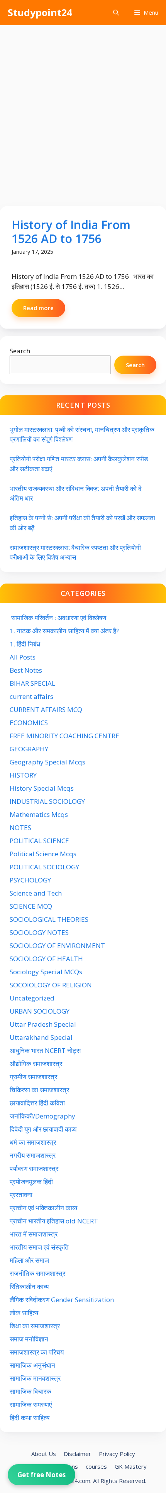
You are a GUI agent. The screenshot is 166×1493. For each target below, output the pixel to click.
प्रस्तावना (21, 1194)
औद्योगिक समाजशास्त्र (36, 1063)
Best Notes (26, 670)
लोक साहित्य (25, 1312)
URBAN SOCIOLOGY (39, 1011)
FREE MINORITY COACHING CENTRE (64, 735)
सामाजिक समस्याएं (31, 1404)
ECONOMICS (29, 722)
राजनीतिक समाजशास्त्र (37, 1273)
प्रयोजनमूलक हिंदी (31, 1181)
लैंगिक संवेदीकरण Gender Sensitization (62, 1299)
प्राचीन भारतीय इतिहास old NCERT (54, 1220)
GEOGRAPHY (29, 748)
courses (96, 1466)
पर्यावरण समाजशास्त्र (34, 1168)
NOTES (20, 827)
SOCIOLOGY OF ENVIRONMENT (57, 945)
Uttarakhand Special (41, 1037)
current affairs (31, 696)
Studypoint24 (40, 12)
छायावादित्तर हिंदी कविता (38, 1102)
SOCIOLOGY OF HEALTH (46, 958)
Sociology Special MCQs (46, 971)
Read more (38, 308)
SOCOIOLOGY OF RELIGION (51, 984)
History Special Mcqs (42, 788)
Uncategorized (32, 998)
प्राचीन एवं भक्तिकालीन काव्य (44, 1207)
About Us (43, 1454)
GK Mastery (131, 1466)
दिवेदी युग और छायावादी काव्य (43, 1129)
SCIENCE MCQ (31, 906)
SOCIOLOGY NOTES (39, 932)
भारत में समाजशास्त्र (34, 1234)
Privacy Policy (117, 1454)
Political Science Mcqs (43, 853)
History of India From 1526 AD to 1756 (71, 231)
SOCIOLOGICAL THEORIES (49, 919)
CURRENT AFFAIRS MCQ (46, 709)
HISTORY (23, 775)
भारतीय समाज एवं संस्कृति (39, 1247)
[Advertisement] (83, 112)
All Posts (23, 657)
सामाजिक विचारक (30, 1391)
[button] (116, 12)
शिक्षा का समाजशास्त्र (35, 1325)
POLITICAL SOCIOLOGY (44, 866)
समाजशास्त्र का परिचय (37, 1352)
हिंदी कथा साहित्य (30, 1417)
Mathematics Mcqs (39, 814)
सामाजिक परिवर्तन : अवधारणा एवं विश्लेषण (58, 617)
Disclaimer (77, 1454)
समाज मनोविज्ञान (29, 1338)
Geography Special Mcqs (47, 761)
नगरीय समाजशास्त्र (33, 1155)
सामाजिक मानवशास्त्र (35, 1378)
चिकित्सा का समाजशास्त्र (39, 1089)
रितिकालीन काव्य (30, 1286)
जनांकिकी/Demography (42, 1116)
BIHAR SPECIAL (32, 683)
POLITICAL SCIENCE (39, 840)
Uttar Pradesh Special (43, 1024)
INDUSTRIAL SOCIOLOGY (47, 801)
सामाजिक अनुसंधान (32, 1365)
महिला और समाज (29, 1260)
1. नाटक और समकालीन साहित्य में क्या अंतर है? (64, 630)
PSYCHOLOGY (30, 880)
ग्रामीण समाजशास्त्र (33, 1076)
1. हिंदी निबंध (25, 643)
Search (20, 350)
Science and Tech (36, 893)
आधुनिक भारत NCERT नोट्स (45, 1050)
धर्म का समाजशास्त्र (33, 1142)
